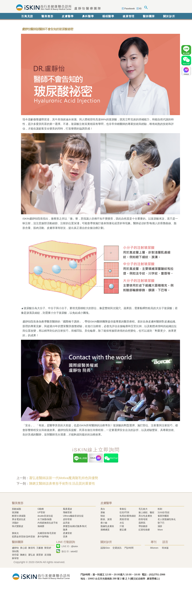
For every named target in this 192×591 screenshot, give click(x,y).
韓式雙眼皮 (17, 526)
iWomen (154, 548)
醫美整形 (47, 16)
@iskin (74, 546)
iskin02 (74, 551)
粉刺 (160, 509)
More (160, 529)
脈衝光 (15, 533)
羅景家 (39, 554)
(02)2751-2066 (157, 574)
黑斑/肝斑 (124, 519)
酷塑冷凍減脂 (19, 516)
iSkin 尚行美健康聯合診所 (57, 7)
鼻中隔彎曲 (43, 536)
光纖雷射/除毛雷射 (47, 533)
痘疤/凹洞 (124, 512)
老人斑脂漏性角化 (167, 519)
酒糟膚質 (105, 529)
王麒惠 (39, 548)
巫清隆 (47, 554)
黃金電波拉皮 (19, 519)
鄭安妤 (47, 548)
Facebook (129, 8)
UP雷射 (41, 512)
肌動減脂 (16, 509)
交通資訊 (117, 548)
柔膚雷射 (67, 533)
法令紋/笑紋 (164, 512)
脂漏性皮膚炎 (107, 526)
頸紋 (102, 516)
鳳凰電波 (67, 509)
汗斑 (122, 526)
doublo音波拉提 (45, 516)
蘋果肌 (142, 522)
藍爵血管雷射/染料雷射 (23, 536)
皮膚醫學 (68, 16)
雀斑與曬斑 (163, 516)
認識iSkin (105, 548)
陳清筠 (31, 548)
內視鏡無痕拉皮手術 (48, 522)
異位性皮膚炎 (145, 516)
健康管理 (129, 16)
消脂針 (15, 522)
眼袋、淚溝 (106, 519)
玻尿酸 (15, 512)
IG (140, 8)
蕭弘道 (31, 554)
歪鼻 (65, 536)
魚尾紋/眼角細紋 (128, 516)
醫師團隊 (149, 16)
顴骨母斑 (143, 519)
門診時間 (129, 548)
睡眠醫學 (108, 16)
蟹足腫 (123, 529)
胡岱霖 (15, 554)
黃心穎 (23, 548)
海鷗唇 (41, 526)
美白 (102, 509)
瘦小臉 (103, 522)
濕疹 (160, 526)
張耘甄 (15, 551)
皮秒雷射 (67, 519)
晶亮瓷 (66, 522)
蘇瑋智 (15, 558)
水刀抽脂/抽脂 (45, 519)
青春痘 (123, 509)
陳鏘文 (23, 554)
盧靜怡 (15, 548)
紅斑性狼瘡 (144, 529)
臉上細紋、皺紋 (146, 512)
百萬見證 (27, 16)
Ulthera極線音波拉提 (73, 516)
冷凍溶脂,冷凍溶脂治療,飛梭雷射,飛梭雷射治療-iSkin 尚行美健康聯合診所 (41, 576)
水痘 (122, 522)
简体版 (165, 548)
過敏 (102, 512)
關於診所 (169, 16)
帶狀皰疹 (143, 526)
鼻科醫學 (88, 16)
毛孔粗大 (143, 509)
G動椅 (41, 509)
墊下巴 (161, 522)
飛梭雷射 (67, 512)
